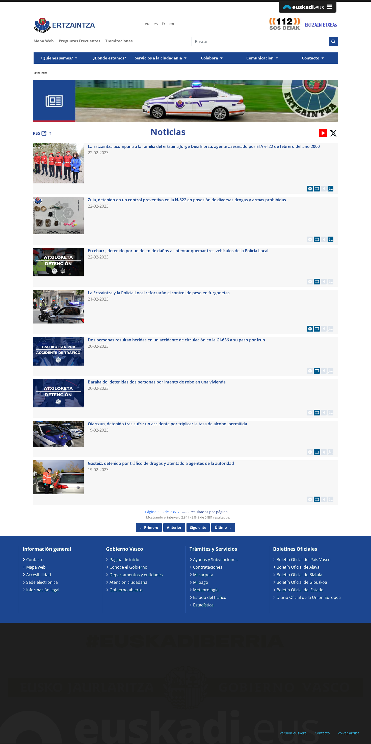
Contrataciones (207, 567)
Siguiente (198, 527)
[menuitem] (46, 40)
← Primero (149, 527)
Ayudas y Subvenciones (215, 559)
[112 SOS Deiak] (284, 23)
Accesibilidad (38, 574)
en (171, 23)
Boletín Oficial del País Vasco (304, 559)
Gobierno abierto (126, 590)
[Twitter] (333, 133)
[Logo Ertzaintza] (86, 25)
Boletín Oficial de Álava (298, 567)
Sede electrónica (42, 582)
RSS (36, 133)
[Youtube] (323, 133)
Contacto (35, 559)
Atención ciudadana (128, 582)
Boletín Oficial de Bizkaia (299, 574)
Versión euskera (293, 733)
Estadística (203, 605)
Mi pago (200, 582)
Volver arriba (348, 733)
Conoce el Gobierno (128, 567)
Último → (223, 527)
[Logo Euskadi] (307, 7)
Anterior (174, 527)
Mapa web (36, 567)
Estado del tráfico (209, 597)
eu (147, 23)
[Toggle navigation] (335, 51)
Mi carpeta (203, 574)
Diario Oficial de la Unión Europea (309, 597)
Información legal (42, 590)
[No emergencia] (320, 23)
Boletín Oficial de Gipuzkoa (302, 582)
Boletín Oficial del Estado (300, 590)
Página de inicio (124, 559)
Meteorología (206, 590)
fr (163, 23)
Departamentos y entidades (136, 574)
